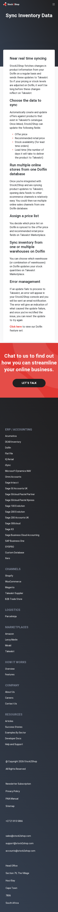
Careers (9, 698)
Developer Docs (13, 738)
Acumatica (11, 436)
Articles (9, 721)
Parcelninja (11, 616)
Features (10, 674)
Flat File (9, 453)
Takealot (9, 651)
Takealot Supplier (14, 593)
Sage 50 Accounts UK (16, 488)
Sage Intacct (12, 482)
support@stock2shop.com (20, 843)
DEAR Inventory (13, 442)
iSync (8, 465)
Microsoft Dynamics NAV (18, 471)
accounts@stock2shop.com (20, 851)
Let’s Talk (29, 383)
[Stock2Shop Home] (11, 4)
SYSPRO (9, 546)
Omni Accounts (13, 477)
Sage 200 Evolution (15, 511)
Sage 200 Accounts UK (17, 517)
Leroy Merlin (11, 639)
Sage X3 (9, 529)
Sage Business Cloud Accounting (22, 535)
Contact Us (11, 703)
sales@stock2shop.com (18, 836)
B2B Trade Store (13, 599)
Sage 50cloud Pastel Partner (20, 494)
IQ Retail (9, 459)
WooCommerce (13, 581)
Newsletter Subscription (18, 783)
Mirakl (8, 645)
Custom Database (14, 552)
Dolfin (8, 447)
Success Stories (13, 727)
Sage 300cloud (12, 523)
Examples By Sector (15, 732)
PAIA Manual (12, 798)
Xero (7, 558)
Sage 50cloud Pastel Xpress (19, 500)
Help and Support (14, 744)
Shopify (9, 575)
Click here (16, 326)
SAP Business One (14, 541)
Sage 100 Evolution (15, 506)
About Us (10, 692)
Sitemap (10, 806)
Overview (10, 669)
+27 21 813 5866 (14, 821)
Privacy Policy (13, 791)
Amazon (9, 634)
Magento (10, 587)
